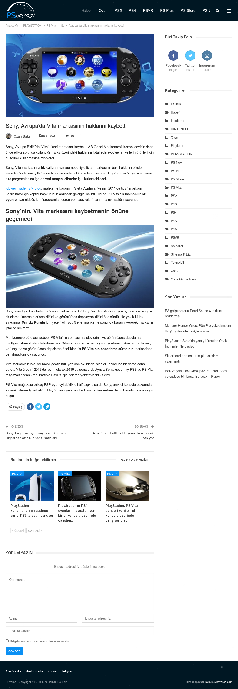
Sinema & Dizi (181, 254)
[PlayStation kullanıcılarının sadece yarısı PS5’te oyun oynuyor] (32, 486)
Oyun (103, 10)
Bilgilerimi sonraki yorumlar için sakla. (40, 641)
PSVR (148, 10)
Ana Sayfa (13, 671)
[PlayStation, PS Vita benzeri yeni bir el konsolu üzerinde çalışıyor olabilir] (127, 486)
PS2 (174, 195)
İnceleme (177, 120)
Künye (52, 671)
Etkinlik (176, 103)
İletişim (66, 671)
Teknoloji (177, 262)
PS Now (176, 162)
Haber (87, 10)
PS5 (118, 10)
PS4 (132, 10)
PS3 (174, 204)
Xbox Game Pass (183, 279)
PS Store (188, 10)
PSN (206, 10)
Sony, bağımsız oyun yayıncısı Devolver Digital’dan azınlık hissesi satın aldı (36, 435)
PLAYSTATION (181, 154)
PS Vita (17, 473)
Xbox (174, 270)
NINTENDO (179, 129)
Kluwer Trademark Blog (23, 188)
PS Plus (167, 10)
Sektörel (177, 245)
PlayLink (177, 145)
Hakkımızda (34, 671)
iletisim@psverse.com (218, 682)
